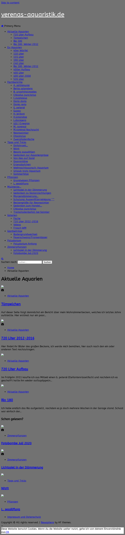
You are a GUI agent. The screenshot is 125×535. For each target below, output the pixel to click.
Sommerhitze (21, 174)
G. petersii (19, 107)
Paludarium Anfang (25, 243)
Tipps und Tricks (16, 142)
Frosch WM (19, 227)
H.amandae (20, 117)
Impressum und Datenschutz (24, 517)
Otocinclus (19, 136)
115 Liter (18, 56)
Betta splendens (23, 88)
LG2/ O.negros (21, 123)
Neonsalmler (21, 132)
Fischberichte (15, 82)
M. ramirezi (19, 126)
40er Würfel (20, 50)
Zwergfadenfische (23, 139)
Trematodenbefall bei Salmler (31, 212)
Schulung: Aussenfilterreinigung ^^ (33, 199)
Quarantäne (20, 161)
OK (7, 532)
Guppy (17, 110)
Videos (17, 224)
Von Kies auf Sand (24, 158)
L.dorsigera (19, 120)
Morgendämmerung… (25, 196)
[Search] (2, 258)
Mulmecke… (14, 186)
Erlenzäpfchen (22, 164)
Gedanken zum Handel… (27, 205)
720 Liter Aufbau (23, 34)
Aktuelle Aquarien (18, 31)
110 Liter (18, 53)
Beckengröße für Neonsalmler (31, 202)
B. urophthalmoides (25, 91)
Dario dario (20, 101)
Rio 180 (17, 41)
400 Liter (18, 72)
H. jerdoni (19, 113)
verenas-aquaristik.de (32, 14)
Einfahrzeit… (20, 145)
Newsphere (47, 522)
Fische (16, 218)
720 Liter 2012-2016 (25, 221)
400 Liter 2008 (22, 75)
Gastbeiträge (14, 231)
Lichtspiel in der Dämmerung (30, 189)
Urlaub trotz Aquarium (26, 171)
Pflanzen (12, 177)
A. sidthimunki (21, 85)
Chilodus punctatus (24, 95)
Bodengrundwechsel (25, 234)
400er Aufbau (21, 69)
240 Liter (18, 63)
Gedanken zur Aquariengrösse (30, 155)
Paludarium (14, 240)
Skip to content (10, 2)
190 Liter (18, 60)
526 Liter (18, 79)
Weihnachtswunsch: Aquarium (30, 167)
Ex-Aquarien (14, 47)
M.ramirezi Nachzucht (26, 129)
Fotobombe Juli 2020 (25, 253)
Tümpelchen (20, 37)
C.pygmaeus (20, 98)
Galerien (12, 215)
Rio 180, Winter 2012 (25, 44)
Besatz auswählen (24, 151)
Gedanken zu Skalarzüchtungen (32, 193)
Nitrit (16, 148)
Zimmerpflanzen (17, 246)
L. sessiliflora (21, 183)
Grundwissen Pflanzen (26, 180)
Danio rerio (19, 104)
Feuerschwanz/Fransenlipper (30, 237)
